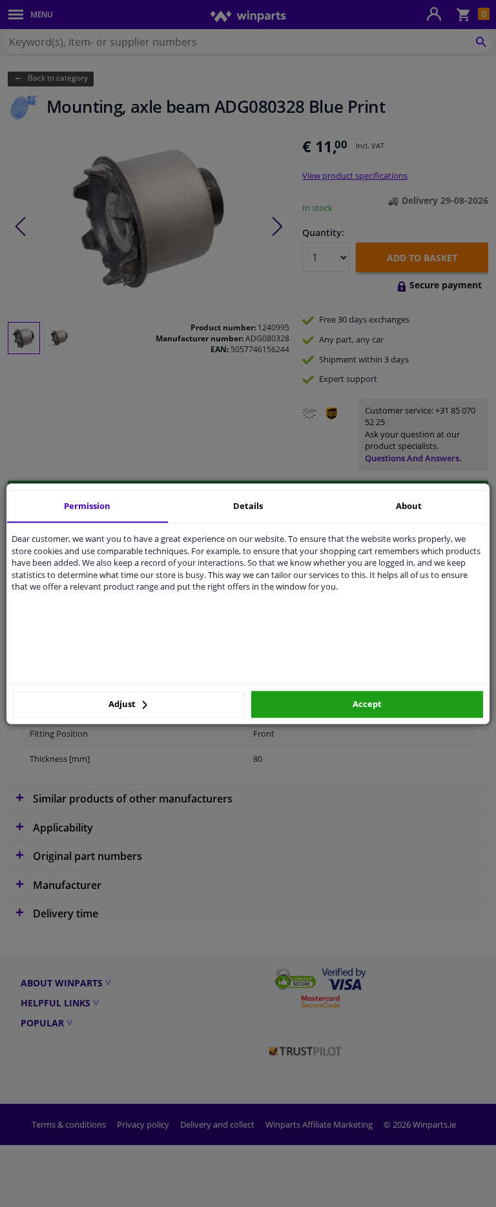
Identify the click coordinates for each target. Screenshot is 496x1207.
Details (248, 506)
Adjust (123, 704)
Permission (87, 506)
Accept (367, 704)
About (409, 506)
